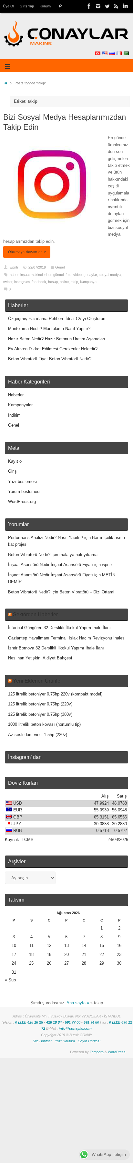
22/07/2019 (37, 267)
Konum (45, 6)
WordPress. (117, 1052)
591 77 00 (72, 1022)
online (64, 282)
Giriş (12, 471)
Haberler (16, 395)
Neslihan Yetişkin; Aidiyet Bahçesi (40, 658)
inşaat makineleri (33, 275)
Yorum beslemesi (24, 491)
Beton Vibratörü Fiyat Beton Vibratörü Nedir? (49, 359)
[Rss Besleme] (116, 6)
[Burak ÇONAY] (125, 6)
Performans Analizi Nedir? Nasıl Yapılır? (45, 537)
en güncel (56, 275)
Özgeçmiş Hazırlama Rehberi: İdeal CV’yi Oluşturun (56, 319)
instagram (22, 282)
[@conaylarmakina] (89, 6)
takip (74, 282)
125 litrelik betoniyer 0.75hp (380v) (40, 714)
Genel (60, 267)
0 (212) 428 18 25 (29, 1022)
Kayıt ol (15, 461)
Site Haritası (42, 1041)
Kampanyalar (20, 405)
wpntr (14, 267)
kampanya (88, 282)
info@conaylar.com (75, 1028)
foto (68, 275)
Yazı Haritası (65, 1041)
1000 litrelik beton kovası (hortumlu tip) (44, 724)
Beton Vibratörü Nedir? (29, 555)
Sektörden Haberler (35, 614)
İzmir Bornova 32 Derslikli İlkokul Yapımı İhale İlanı (56, 648)
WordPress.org (22, 501)
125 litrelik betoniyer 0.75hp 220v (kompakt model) (55, 694)
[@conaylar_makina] (98, 6)
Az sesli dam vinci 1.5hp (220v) (37, 735)
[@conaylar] (107, 6)
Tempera (97, 1052)
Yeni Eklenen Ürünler (37, 681)
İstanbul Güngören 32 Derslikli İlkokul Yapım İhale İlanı (59, 628)
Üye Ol (8, 6)
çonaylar (90, 275)
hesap (53, 282)
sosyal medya (110, 275)
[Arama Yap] (60, 6)
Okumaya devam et (25, 252)
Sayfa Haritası (89, 1041)
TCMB (28, 839)
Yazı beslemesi (22, 481)
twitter (7, 282)
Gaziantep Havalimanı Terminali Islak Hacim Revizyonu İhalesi (67, 638)
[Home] (5, 83)
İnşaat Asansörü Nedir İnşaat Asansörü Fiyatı (50, 565)
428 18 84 (54, 1022)
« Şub (10, 980)
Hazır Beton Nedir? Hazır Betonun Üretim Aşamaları (56, 339)
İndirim (14, 415)
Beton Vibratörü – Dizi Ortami (86, 592)
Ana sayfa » (77, 1003)
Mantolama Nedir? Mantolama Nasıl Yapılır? (49, 328)
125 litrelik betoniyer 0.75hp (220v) (40, 704)
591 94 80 (91, 1022)
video (77, 275)
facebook (39, 282)
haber (14, 275)
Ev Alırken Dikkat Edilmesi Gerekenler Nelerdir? (52, 349)
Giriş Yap (27, 6)
